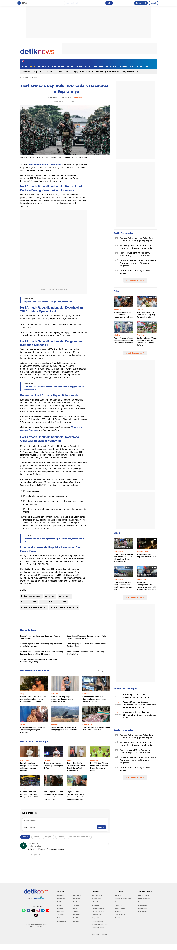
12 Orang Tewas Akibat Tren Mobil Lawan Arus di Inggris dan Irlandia (136, 246)
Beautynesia (142, 905)
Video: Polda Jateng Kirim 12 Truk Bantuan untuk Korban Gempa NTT (123, 585)
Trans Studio (96, 915)
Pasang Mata (96, 899)
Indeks (147, 66)
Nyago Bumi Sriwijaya (84, 72)
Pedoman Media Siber (123, 899)
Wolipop (76, 905)
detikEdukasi (61, 899)
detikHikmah (77, 918)
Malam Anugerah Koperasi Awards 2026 (146, 555)
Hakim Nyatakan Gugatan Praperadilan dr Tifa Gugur (136, 695)
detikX (79, 66)
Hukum (70, 66)
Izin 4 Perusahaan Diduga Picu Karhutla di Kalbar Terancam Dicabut (29, 767)
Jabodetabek (44, 66)
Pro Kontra (111, 66)
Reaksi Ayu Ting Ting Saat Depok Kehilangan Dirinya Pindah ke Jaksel (62, 699)
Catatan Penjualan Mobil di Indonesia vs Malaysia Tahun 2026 (29, 794)
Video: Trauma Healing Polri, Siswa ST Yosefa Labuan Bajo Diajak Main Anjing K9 (123, 557)
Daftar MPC (141, 3)
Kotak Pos (118, 905)
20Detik (75, 911)
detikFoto (76, 915)
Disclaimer (119, 918)
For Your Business (98, 927)
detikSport (60, 911)
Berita (32, 66)
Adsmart (26, 72)
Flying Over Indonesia (99, 924)
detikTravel (77, 895)
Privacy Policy (120, 915)
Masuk (153, 3)
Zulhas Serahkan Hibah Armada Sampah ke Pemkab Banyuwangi (38, 660)
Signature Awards (98, 908)
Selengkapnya (103, 671)
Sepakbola (61, 915)
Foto (132, 66)
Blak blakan (98, 66)
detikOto (60, 918)
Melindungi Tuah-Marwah (107, 72)
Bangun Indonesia (130, 72)
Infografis (122, 66)
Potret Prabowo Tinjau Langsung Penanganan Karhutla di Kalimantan (123, 340)
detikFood (76, 899)
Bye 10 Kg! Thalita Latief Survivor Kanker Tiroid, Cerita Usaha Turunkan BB (76, 767)
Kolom (87, 66)
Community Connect (99, 934)
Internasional (58, 66)
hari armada (50, 596)
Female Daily (143, 908)
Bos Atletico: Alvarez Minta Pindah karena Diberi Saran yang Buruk (99, 767)
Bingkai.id (95, 918)
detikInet (60, 905)
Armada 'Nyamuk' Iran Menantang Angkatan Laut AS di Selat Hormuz (41, 645)
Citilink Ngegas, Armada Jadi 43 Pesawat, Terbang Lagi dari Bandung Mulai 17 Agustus (41, 653)
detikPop (76, 921)
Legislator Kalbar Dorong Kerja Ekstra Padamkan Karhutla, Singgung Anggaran (75, 795)
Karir (116, 902)
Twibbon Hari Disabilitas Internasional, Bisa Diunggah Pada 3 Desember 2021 (53, 388)
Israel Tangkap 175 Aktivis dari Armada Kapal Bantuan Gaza (86, 645)
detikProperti (61, 921)
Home (24, 66)
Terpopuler (38, 72)
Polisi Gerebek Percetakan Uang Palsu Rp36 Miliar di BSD (96, 728)
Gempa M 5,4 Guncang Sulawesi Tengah (135, 271)
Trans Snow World (98, 911)
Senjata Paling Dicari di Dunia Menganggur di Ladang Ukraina (64, 728)
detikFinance (61, 902)
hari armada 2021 (29, 602)
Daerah (49, 72)
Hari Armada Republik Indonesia (45, 164)
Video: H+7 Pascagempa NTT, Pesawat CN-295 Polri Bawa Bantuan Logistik (147, 585)
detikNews (24, 78)
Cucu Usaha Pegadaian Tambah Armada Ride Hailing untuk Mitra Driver (86, 637)
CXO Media (142, 911)
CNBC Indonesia (144, 899)
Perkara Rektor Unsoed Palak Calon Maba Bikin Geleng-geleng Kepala (137, 239)
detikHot (60, 908)
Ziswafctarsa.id (97, 921)
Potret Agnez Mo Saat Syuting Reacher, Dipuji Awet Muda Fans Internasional (53, 795)
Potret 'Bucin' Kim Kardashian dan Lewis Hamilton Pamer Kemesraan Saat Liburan (33, 699)
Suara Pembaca (64, 72)
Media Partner (120, 908)
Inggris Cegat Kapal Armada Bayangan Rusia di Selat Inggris (40, 637)
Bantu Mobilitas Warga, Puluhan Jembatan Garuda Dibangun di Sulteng (147, 341)
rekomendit (96, 931)
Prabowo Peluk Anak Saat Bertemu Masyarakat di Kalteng (123, 314)
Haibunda (141, 902)
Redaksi (118, 895)
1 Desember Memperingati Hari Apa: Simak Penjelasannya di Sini (53, 540)
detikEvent (95, 905)
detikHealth (77, 902)
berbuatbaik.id (97, 895)
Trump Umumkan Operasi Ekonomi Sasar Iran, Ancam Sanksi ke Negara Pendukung (139, 705)
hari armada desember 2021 (34, 607)
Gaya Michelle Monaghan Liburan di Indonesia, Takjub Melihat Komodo (94, 699)
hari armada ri (65, 596)
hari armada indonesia (31, 596)
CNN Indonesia (143, 895)
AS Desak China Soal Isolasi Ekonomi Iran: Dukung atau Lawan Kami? (140, 715)
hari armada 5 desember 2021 (53, 602)
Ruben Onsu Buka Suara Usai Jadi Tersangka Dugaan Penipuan (32, 729)
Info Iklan (118, 911)
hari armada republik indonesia (64, 607)
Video (139, 66)
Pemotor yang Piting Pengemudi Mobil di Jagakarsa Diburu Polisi (136, 254)
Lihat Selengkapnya (134, 280)
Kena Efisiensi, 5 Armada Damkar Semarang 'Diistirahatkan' (85, 653)
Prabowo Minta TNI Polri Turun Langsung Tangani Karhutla (146, 314)
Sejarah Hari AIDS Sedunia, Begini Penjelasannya (47, 302)
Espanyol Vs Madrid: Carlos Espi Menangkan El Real (53, 765)
